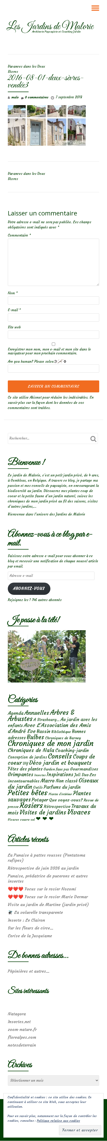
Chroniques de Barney (63, 738)
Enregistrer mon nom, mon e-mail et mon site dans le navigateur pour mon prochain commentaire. (49, 351)
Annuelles (36, 712)
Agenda (15, 713)
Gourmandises (84, 769)
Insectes (40, 775)
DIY (25, 764)
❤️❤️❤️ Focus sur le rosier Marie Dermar (48, 896)
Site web (14, 327)
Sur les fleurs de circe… (31, 927)
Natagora (17, 1013)
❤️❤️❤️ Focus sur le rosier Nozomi (42, 888)
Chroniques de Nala (31, 750)
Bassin (43, 731)
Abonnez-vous (29, 588)
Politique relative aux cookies (58, 1121)
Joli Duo (81, 774)
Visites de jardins (42, 812)
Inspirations (60, 774)
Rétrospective (57, 806)
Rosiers (31, 805)
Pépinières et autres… (29, 971)
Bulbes (35, 737)
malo (14, 97)
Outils (38, 787)
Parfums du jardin (62, 787)
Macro (48, 781)
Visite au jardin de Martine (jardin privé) (48, 904)
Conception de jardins (27, 757)
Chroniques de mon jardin (50, 743)
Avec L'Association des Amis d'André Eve (49, 728)
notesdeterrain (22, 1045)
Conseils (60, 756)
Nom (13, 293)
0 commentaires (36, 97)
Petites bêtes (28, 792)
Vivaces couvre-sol (21, 819)
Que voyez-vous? (66, 799)
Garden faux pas (56, 769)
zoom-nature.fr (22, 1029)
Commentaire (19, 235)
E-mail (14, 310)
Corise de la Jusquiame (30, 935)
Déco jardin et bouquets (60, 762)
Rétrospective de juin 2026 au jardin (43, 868)
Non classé (67, 781)
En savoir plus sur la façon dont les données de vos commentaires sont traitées (50, 402)
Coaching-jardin (72, 750)
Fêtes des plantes (25, 769)
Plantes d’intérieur (60, 794)
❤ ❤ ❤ (45, 818)
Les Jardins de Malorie (49, 27)
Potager (40, 800)
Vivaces (78, 812)
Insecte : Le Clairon (26, 920)
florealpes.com (22, 1037)
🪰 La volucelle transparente (35, 912)
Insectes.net (19, 1021)
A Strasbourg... (46, 719)
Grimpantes (20, 774)
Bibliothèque (61, 732)
